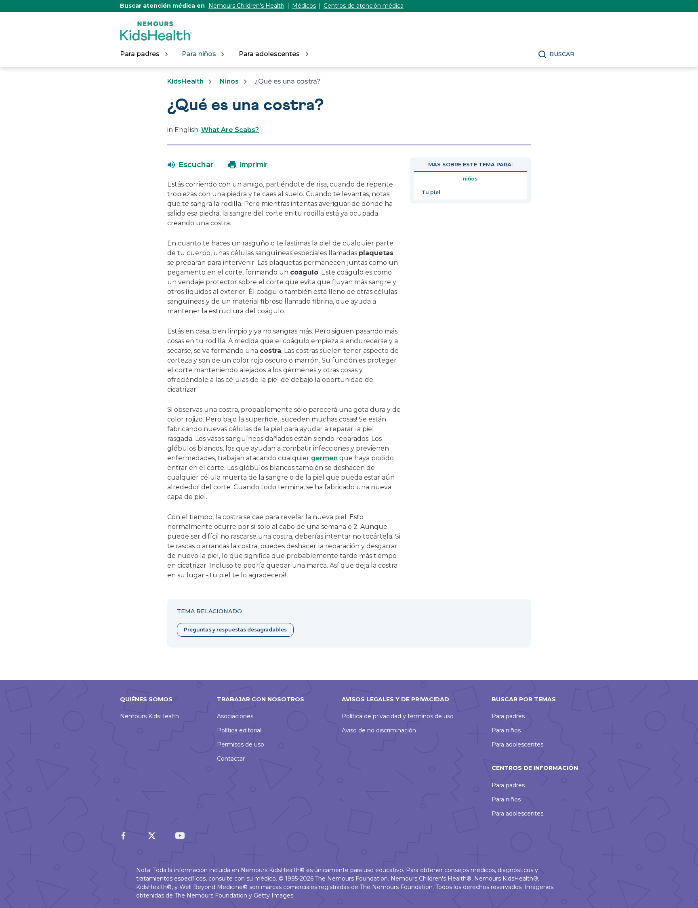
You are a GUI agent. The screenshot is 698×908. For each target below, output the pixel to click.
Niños (229, 81)
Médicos (304, 5)
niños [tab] (470, 179)
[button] (190, 164)
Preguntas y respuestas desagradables (235, 630)
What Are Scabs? (230, 130)
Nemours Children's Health (246, 5)
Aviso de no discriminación (379, 730)
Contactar (231, 758)
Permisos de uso (240, 744)
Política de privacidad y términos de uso (398, 716)
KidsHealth (185, 81)
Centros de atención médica (364, 5)
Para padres (508, 716)
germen (324, 458)
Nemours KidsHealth (149, 716)
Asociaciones (235, 716)
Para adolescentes (517, 744)
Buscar (561, 54)
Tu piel (431, 192)
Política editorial (239, 730)
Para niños (506, 730)
